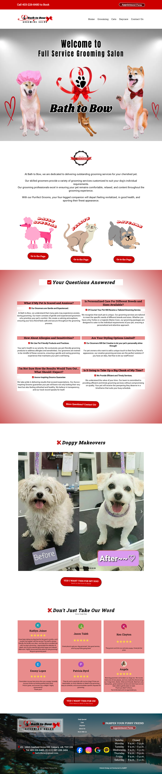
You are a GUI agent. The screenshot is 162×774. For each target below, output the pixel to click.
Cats (113, 19)
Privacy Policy (44, 768)
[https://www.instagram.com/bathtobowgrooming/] (88, 750)
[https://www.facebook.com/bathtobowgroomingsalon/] (79, 750)
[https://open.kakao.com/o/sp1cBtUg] (106, 750)
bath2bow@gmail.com (46, 753)
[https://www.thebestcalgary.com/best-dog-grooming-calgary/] (81, 158)
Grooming (103, 19)
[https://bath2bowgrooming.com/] (35, 19)
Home (91, 19)
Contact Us (137, 19)
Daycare (123, 19)
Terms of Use (53, 768)
